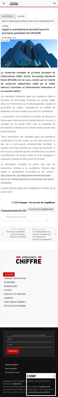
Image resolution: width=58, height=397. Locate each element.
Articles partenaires (15, 306)
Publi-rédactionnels (15, 302)
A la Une (21, 16)
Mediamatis (17, 384)
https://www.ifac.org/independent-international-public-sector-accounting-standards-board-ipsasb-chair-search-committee (28, 179)
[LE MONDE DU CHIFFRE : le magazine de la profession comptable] (14, 3)
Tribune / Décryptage (15, 278)
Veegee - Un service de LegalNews (37, 202)
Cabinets (8, 298)
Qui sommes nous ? (12, 372)
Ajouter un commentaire (40, 209)
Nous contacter (11, 369)
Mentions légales (11, 365)
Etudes (7, 290)
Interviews (9, 282)
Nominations (10, 286)
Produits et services (15, 294)
